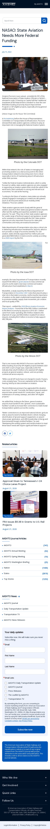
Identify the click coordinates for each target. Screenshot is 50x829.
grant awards (24, 282)
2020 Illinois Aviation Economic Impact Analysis (23, 307)
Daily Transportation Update (16, 608)
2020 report (10, 238)
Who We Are (9, 777)
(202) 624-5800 (17, 814)
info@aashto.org (31, 814)
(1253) (45, 579)
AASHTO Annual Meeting (14, 551)
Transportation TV (12, 614)
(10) (46, 556)
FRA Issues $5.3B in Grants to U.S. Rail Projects (23, 523)
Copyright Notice (39, 825)
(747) (45, 545)
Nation (7, 567)
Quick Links (9, 793)
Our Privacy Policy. (26, 721)
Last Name (9, 666)
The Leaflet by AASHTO (18, 695)
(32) (46, 551)
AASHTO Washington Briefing (16, 562)
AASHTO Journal (11, 603)
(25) (46, 562)
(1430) (45, 568)
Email (7, 645)
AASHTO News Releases (14, 620)
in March (29, 286)
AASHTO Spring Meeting (14, 556)
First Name (9, 655)
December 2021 (22, 293)
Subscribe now (25, 729)
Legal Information (10, 825)
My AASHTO (38, 4)
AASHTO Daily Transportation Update (24, 683)
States (6, 573)
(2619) (45, 573)
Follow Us (8, 800)
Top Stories (9, 579)
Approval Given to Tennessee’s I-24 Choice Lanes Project (22, 483)
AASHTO (7, 545)
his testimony (9, 118)
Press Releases (14, 691)
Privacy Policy (25, 825)
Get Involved (10, 785)
